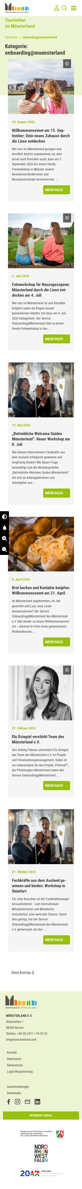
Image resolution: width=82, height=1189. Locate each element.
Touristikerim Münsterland (20, 23)
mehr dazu (54, 190)
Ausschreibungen (18, 1087)
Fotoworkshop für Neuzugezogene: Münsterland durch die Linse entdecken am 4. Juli (41, 290)
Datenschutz (15, 1065)
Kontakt (12, 1052)
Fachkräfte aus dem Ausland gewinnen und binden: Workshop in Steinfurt (39, 886)
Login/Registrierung (20, 1071)
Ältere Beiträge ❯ (22, 972)
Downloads (14, 1093)
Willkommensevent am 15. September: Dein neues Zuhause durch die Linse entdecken (41, 136)
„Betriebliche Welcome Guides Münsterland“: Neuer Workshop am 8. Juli (41, 439)
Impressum (14, 1059)
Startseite (11, 37)
